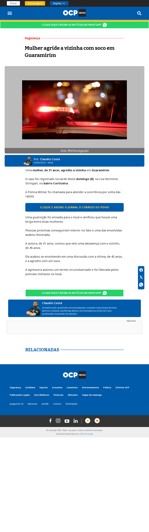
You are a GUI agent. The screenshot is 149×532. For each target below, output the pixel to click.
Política (107, 387)
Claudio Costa (50, 159)
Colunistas (72, 387)
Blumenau (32, 403)
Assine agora (35, 3)
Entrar (13, 3)
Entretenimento (90, 387)
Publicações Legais (20, 395)
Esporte (44, 387)
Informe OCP (122, 387)
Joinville (45, 403)
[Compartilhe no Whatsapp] (141, 285)
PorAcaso (58, 395)
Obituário (73, 395)
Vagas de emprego (92, 395)
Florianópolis (71, 403)
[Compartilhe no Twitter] (141, 277)
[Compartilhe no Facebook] (141, 270)
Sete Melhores (41, 395)
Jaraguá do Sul (16, 403)
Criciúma (57, 403)
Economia (57, 387)
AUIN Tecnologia (86, 434)
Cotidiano (30, 387)
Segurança (15, 387)
